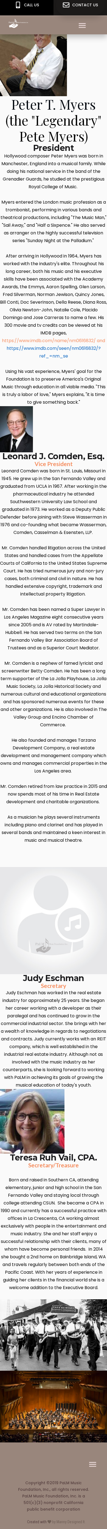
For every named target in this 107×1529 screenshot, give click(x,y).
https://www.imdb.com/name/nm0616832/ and (53, 340)
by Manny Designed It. (68, 1522)
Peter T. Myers (53, 104)
